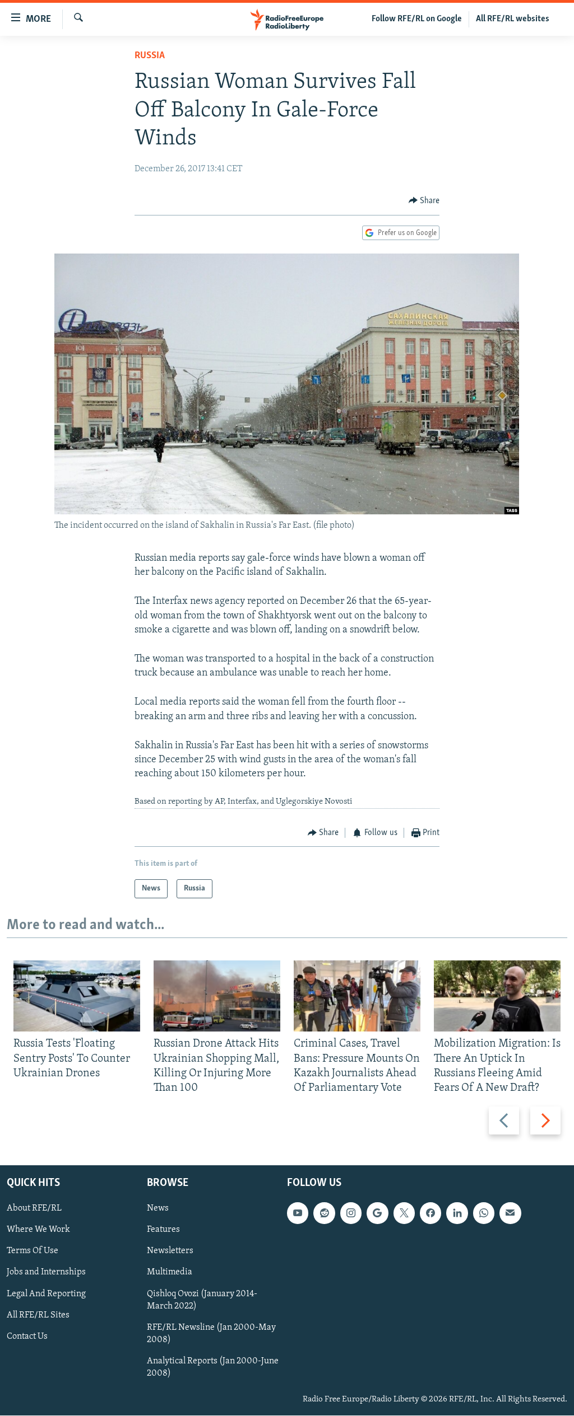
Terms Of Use (32, 1251)
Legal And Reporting (46, 1294)
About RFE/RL (34, 1208)
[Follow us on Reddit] (324, 1213)
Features (163, 1230)
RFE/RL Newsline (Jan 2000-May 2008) (211, 1333)
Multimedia (169, 1272)
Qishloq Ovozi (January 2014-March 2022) (202, 1300)
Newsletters (170, 1251)
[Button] (424, 201)
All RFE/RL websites (512, 19)
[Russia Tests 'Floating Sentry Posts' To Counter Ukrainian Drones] (76, 995)
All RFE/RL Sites (38, 1315)
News (158, 1208)
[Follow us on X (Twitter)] (404, 1213)
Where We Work (38, 1230)
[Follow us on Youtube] (297, 1213)
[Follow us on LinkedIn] (456, 1213)
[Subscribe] (510, 1213)
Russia (150, 56)
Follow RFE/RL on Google (417, 19)
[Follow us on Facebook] (430, 1213)
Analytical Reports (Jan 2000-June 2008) (213, 1367)
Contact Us (27, 1336)
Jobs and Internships (46, 1272)
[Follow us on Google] (377, 1213)
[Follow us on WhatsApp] (483, 1213)
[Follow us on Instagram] (351, 1213)
